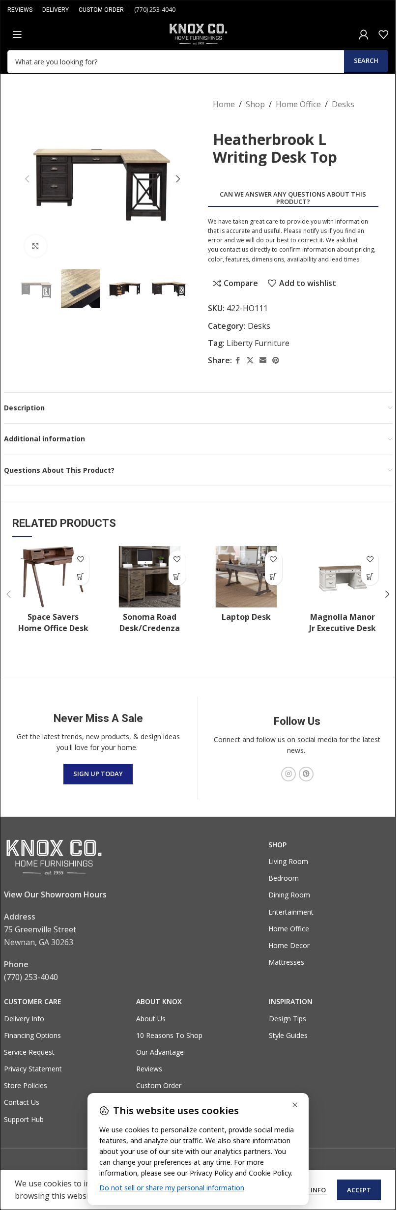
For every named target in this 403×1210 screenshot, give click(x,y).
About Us (151, 1018)
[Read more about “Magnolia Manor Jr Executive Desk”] (369, 576)
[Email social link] (263, 360)
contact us (234, 249)
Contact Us (21, 1102)
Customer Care (32, 1001)
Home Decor (289, 945)
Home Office (298, 104)
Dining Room (289, 894)
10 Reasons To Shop (169, 1035)
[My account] (364, 34)
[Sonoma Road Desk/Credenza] (149, 576)
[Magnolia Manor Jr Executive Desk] (342, 576)
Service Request (29, 1052)
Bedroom (283, 878)
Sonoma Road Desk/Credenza (149, 622)
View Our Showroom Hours (55, 894)
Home (224, 104)
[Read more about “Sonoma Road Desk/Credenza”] (177, 576)
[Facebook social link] (238, 360)
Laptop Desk (246, 616)
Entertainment (291, 912)
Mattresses (286, 962)
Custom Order (158, 1085)
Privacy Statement (33, 1068)
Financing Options (32, 1035)
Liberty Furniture (258, 343)
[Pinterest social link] (275, 360)
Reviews (149, 1068)
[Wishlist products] (383, 34)
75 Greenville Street (40, 929)
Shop (255, 104)
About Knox (159, 1001)
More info (309, 1189)
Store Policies (25, 1085)
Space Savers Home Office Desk (53, 622)
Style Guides (288, 1035)
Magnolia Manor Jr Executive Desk (342, 622)
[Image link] (53, 856)
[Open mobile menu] (17, 34)
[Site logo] (198, 33)
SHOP (277, 844)
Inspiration (291, 1001)
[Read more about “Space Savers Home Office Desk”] (80, 576)
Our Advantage (160, 1052)
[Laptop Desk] (246, 576)
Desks (343, 104)
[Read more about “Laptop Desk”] (273, 576)
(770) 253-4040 (154, 9)
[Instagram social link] (288, 774)
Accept (359, 1189)
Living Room (288, 861)
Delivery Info (24, 1018)
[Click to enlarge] (36, 246)
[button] (27, 179)
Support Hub (24, 1119)
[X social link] (250, 360)
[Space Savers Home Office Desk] (53, 576)
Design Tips (287, 1018)
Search (366, 60)
